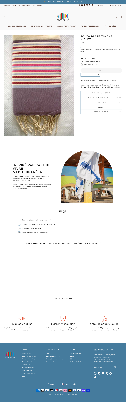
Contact (39, 5)
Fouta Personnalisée (28, 373)
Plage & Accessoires (90, 26)
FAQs (33, 5)
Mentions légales (75, 353)
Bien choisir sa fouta (28, 362)
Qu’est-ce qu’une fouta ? (29, 356)
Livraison (7, 5)
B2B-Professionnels (24, 5)
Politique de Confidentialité (78, 362)
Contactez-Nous (51, 362)
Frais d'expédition (95, 49)
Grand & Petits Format (67, 26)
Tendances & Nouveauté (41, 26)
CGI (71, 359)
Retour (14, 5)
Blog (23, 376)
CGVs (72, 356)
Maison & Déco (110, 26)
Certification (26, 364)
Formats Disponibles (28, 359)
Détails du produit (101, 93)
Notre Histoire (26, 353)
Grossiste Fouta (27, 370)
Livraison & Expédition (53, 356)
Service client (101, 112)
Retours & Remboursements (54, 359)
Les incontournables (17, 26)
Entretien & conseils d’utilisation (101, 97)
